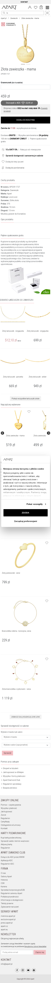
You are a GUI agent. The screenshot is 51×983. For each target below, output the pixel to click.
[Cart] (41, 7)
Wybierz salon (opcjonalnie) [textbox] (16, 745)
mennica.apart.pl (8, 916)
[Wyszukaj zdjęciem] (9, 24)
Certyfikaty (5, 822)
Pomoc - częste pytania (11, 805)
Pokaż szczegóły (35, 504)
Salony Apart (6, 876)
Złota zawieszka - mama (15, 436)
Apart (9, 194)
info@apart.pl (6, 964)
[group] (18, 433)
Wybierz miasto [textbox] (10, 737)
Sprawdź (7, 753)
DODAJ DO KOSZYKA (25, 120)
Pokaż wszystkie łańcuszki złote (25, 399)
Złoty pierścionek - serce (11, 573)
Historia (4, 880)
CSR (2, 883)
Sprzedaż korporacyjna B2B (13, 890)
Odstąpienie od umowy (11, 825)
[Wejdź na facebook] (17, 970)
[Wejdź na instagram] (23, 970)
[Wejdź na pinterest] (34, 970)
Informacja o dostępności (12, 900)
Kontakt (4, 828)
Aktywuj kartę (6, 844)
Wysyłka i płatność (9, 808)
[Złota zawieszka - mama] (18, 420)
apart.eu (4, 929)
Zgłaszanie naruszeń (10, 907)
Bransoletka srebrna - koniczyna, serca (16, 631)
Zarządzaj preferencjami (25, 521)
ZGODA (25, 513)
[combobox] (26, 737)
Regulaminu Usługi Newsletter (35, 946)
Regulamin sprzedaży (12, 784)
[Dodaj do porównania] (2, 167)
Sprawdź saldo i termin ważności (15, 841)
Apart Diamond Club (11, 780)
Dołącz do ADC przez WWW (12, 857)
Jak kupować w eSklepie (13, 772)
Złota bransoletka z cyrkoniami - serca (16, 689)
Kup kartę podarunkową (11, 838)
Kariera (4, 887)
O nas (3, 873)
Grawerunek (12, 82)
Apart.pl (4, 18)
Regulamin (5, 818)
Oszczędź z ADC (19, 103)
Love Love (13, 197)
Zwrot (3, 815)
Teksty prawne (7, 903)
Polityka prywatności (10, 897)
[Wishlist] (35, 7)
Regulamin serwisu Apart (11, 893)
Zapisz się (39, 952)
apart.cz (4, 926)
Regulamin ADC (7, 864)
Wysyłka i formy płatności (14, 776)
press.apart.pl (7, 923)
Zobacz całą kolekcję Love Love (25, 717)
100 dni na (14, 139)
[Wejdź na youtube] (28, 970)
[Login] (30, 7)
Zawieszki (14, 18)
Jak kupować (6, 812)
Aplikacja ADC (7, 860)
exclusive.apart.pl (8, 919)
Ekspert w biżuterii (10, 768)
